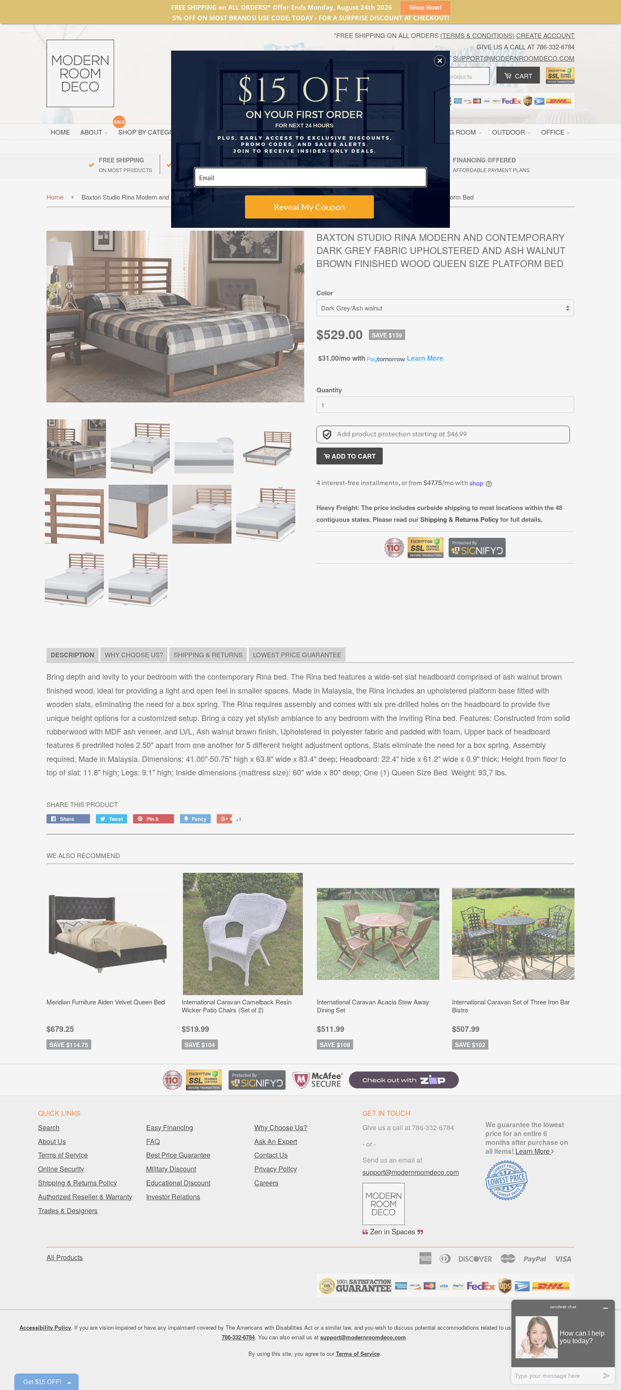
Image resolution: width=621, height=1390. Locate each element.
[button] (440, 61)
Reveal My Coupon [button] (309, 207)
